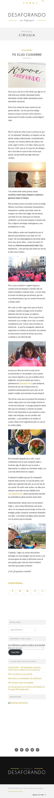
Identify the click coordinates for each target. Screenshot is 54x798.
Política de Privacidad (15, 791)
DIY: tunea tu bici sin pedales (21, 683)
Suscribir (15, 652)
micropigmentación (15, 494)
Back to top (38, 795)
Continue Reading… (15, 583)
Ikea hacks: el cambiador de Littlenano (24, 678)
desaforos (27, 50)
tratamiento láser (25, 384)
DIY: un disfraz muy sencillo (20, 674)
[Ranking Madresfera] (18, 703)
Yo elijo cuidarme (27, 54)
